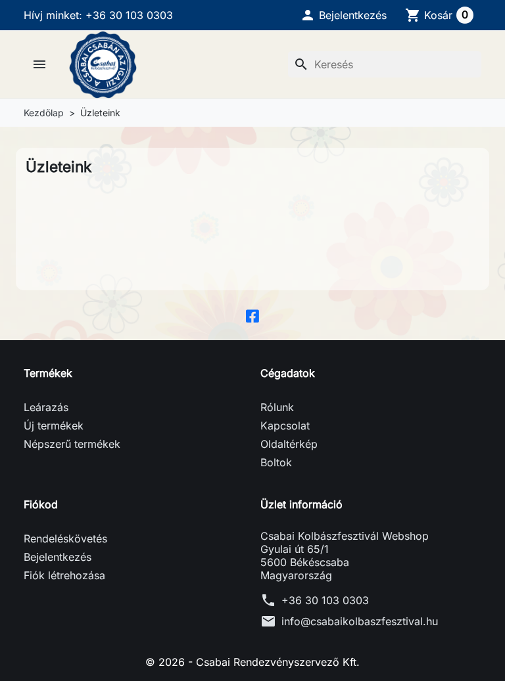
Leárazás (46, 407)
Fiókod (41, 504)
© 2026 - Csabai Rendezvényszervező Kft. (252, 662)
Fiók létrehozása (64, 575)
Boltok (276, 462)
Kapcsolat (285, 425)
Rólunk (277, 407)
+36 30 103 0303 (325, 600)
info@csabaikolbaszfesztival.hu (359, 621)
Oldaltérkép (289, 443)
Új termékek (54, 425)
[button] (343, 15)
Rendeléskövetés (65, 538)
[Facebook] (252, 315)
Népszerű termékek (72, 443)
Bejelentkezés (57, 556)
